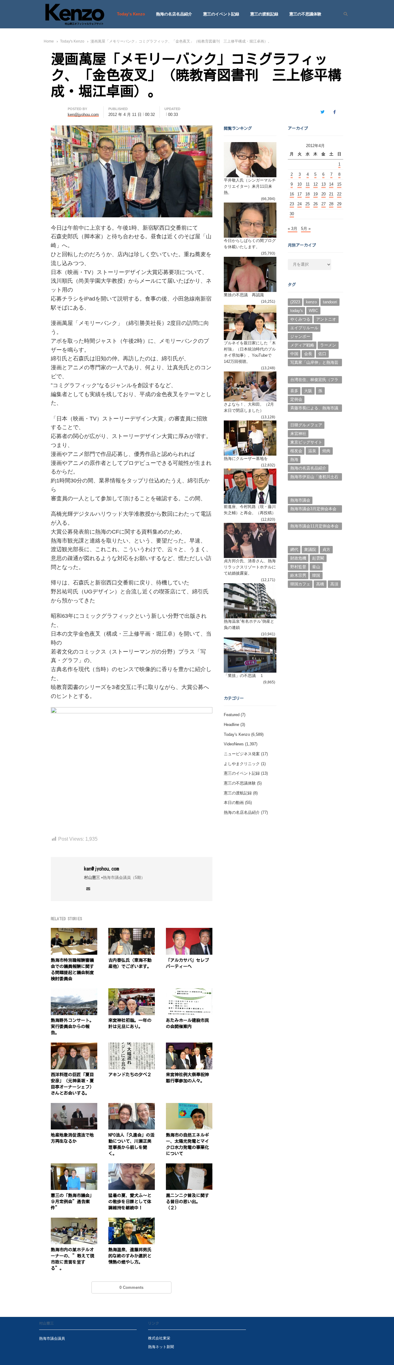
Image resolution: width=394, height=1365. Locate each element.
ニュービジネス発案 (242, 754)
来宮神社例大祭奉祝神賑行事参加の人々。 (187, 1077)
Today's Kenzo (237, 734)
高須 (334, 584)
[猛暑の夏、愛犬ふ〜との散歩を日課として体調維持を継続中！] (131, 1167)
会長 (308, 353)
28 (331, 204)
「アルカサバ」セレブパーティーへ (187, 963)
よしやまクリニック (242, 763)
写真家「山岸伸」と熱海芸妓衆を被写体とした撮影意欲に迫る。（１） (314, 363)
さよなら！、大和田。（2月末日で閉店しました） (249, 407)
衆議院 (310, 549)
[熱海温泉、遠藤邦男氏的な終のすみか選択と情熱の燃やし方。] (131, 1221)
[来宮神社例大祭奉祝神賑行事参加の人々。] (189, 1046)
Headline (231, 724)
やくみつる (300, 319)
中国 (294, 353)
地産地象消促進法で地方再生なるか (72, 1138)
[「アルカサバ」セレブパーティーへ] (189, 931)
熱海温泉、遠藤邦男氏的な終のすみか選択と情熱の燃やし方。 (129, 1256)
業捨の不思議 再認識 (244, 295)
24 (299, 204)
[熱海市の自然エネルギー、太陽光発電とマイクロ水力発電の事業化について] (189, 1106)
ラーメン (328, 345)
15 (339, 184)
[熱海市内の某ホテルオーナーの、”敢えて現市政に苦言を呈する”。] (74, 1221)
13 (323, 184)
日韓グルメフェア (306, 425)
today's (296, 310)
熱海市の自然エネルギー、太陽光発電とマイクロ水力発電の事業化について (187, 1144)
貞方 (326, 549)
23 (292, 204)
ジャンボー (300, 336)
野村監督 (298, 566)
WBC (313, 310)
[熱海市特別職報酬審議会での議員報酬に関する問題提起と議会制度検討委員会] (74, 931)
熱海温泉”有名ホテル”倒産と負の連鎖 (249, 624)
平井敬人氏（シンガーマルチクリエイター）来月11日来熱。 (250, 186)
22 (339, 194)
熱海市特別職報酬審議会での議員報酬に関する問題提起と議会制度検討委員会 (72, 969)
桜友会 (296, 451)
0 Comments (131, 1287)
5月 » (306, 228)
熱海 (294, 459)
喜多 (294, 390)
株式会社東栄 (159, 1338)
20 (323, 194)
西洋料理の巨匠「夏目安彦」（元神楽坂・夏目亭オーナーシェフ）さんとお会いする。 (72, 1083)
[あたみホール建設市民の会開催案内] (189, 992)
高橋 (320, 584)
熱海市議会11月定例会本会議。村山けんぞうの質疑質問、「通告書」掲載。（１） (314, 527)
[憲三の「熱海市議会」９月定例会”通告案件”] (74, 1167)
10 (299, 184)
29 (339, 204)
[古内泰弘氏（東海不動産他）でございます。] (131, 931)
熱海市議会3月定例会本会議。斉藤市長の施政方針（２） (313, 509)
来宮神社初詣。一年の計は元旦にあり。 (129, 1023)
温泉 (312, 451)
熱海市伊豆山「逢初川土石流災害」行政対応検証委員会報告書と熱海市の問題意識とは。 (314, 477)
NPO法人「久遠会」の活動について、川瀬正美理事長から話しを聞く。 (131, 1144)
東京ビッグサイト (306, 442)
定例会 (296, 399)
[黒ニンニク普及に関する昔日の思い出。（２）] (189, 1167)
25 (307, 204)
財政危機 (298, 558)
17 (299, 194)
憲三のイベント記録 (221, 14)
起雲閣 (318, 558)
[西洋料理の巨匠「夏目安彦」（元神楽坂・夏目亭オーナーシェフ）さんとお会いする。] (74, 1046)
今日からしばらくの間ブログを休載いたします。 (250, 243)
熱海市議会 (300, 500)
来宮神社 (298, 433)
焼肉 (326, 451)
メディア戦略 (302, 345)
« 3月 (292, 228)
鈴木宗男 (298, 575)
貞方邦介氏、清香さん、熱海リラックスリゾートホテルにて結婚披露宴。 (250, 567)
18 (307, 194)
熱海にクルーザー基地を (246, 458)
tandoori (330, 302)
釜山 (316, 566)
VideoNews (234, 744)
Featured (231, 714)
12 (315, 184)
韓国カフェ (300, 584)
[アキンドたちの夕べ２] (131, 1046)
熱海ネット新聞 (161, 1347)
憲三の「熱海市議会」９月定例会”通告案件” (72, 1201)
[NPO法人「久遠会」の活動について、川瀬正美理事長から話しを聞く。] (131, 1106)
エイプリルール (304, 328)
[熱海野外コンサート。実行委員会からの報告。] (74, 992)
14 (331, 184)
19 (315, 194)
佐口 (322, 353)
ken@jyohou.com (101, 868)
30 (292, 213)
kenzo (311, 302)
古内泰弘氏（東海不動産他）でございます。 (129, 963)
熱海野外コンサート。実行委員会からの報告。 (72, 1026)
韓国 (316, 575)
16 (292, 194)
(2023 (295, 302)
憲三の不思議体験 (305, 14)
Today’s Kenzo (131, 14)
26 (315, 204)
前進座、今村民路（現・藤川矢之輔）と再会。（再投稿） (250, 509)
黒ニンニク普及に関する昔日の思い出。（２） (187, 1201)
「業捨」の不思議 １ (244, 675)
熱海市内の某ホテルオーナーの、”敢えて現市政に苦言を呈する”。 (72, 1259)
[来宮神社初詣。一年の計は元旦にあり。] (131, 992)
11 (308, 184)
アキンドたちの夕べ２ (129, 1074)
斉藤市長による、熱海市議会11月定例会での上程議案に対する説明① (314, 409)
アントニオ (326, 319)
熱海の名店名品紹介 (174, 14)
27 (323, 204)
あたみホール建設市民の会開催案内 (187, 1023)
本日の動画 (234, 802)
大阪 (308, 390)
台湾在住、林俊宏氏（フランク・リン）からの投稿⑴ (314, 380)
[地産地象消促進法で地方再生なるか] (74, 1106)
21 (331, 194)
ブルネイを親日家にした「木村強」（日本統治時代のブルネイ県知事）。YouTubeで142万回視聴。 (250, 352)
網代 (294, 549)
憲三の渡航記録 (264, 14)
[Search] (343, 14)
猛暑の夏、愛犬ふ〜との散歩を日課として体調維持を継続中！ (129, 1201)
